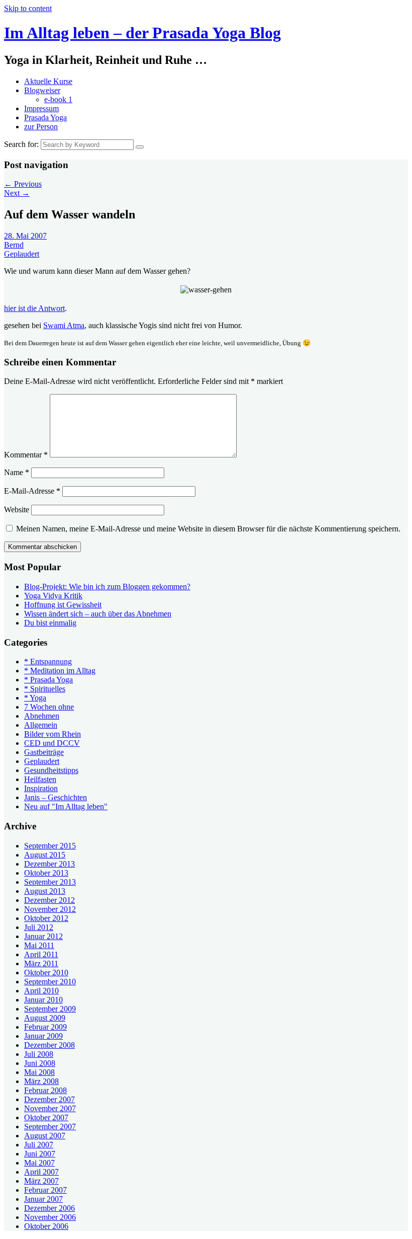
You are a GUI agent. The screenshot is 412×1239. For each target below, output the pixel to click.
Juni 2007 (39, 1153)
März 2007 (41, 1181)
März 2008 (41, 1081)
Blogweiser (42, 90)
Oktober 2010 (46, 972)
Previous (23, 184)
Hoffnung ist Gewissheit (62, 604)
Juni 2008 (39, 1063)
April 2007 (41, 1172)
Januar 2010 (43, 999)
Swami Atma (63, 325)
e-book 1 (58, 99)
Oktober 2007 (46, 1117)
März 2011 (41, 963)
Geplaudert (21, 254)
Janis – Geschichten (55, 797)
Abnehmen (41, 716)
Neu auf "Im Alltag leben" (66, 806)
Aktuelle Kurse (48, 81)
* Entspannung (48, 661)
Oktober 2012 (46, 918)
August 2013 (44, 891)
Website (16, 509)
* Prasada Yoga (48, 679)
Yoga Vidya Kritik (53, 595)
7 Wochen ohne (49, 707)
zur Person (41, 126)
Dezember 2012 (49, 900)
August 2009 (44, 1018)
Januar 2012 (43, 936)
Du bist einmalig (50, 622)
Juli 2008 (38, 1054)
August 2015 (44, 854)
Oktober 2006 (46, 1226)
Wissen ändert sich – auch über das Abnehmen (97, 613)
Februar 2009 (45, 1027)
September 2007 (50, 1126)
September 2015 (50, 845)
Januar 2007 (43, 1199)
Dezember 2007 (49, 1099)
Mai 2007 (39, 1162)
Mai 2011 (39, 945)
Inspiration (41, 788)
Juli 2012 (38, 927)
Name (16, 472)
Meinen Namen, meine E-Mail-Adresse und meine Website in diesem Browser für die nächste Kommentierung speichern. (208, 528)
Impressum (41, 108)
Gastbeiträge (44, 752)
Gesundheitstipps (51, 770)
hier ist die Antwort (34, 308)
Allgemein (40, 725)
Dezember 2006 (49, 1208)
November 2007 (50, 1108)
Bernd (14, 245)
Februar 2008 (45, 1090)
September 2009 (50, 1008)
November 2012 (50, 909)
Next (17, 193)
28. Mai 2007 (25, 235)
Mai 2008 (39, 1072)
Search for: (21, 144)
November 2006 (50, 1217)
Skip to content (28, 8)
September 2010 (50, 981)
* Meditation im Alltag (59, 670)
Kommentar (26, 454)
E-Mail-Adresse (32, 491)
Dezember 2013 (49, 864)
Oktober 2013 (46, 873)
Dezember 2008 (49, 1045)
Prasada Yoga (45, 117)
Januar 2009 (43, 1036)
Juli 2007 (38, 1144)
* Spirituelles (44, 688)
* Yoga (35, 697)
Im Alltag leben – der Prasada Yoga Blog (142, 33)
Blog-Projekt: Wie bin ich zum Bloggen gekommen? (107, 586)
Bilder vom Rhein (52, 734)
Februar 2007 (45, 1190)
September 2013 (50, 882)
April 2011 (41, 954)
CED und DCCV (52, 743)
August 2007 (44, 1135)
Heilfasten (40, 779)
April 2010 (41, 990)
